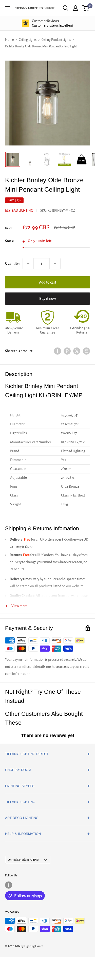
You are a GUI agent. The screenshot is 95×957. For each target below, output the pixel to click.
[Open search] (65, 8)
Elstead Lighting (19, 210)
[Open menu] (7, 8)
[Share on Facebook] (57, 351)
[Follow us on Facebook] (8, 885)
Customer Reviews (52, 23)
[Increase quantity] (55, 263)
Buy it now (47, 299)
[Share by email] (86, 351)
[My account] (75, 8)
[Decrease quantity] (28, 263)
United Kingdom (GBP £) (23, 859)
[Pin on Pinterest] (67, 351)
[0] (86, 8)
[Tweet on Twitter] (76, 351)
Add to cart (47, 282)
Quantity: (12, 263)
